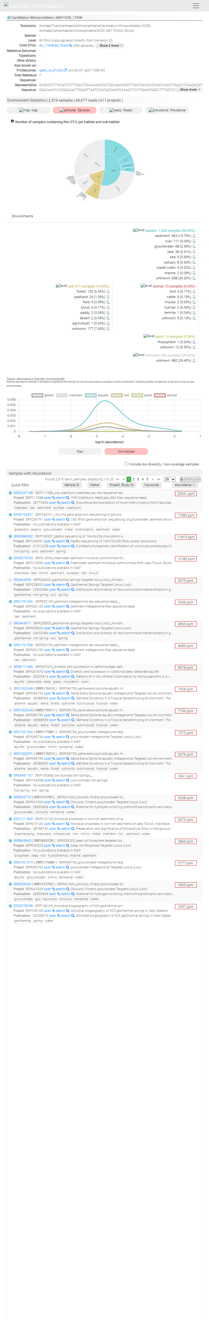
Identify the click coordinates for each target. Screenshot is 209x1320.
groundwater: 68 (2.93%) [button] (173, 246)
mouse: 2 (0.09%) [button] (178, 302)
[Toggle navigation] (196, 5)
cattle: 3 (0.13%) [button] (179, 297)
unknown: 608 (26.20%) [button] (174, 278)
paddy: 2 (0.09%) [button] (93, 313)
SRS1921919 (23, 862)
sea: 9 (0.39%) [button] (181, 257)
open (48, 498)
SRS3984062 (23, 536)
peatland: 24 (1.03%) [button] (90, 297)
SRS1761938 (23, 645)
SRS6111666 (23, 667)
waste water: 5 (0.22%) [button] (174, 267)
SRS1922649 (23, 710)
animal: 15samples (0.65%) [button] (174, 286)
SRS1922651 (23, 754)
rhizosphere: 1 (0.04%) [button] (175, 342)
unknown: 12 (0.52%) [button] (176, 347)
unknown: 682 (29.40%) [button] (174, 360)
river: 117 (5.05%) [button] (178, 241)
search (61, 498)
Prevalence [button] (178, 110)
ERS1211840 (23, 819)
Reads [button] (127, 110)
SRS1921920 (23, 732)
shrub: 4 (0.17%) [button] (93, 307)
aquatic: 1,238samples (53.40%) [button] (170, 231)
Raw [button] (80, 451)
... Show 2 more (109, 46)
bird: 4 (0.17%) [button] (181, 291)
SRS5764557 (23, 515)
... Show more (189, 90)
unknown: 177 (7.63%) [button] (89, 329)
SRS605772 (22, 797)
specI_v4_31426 (51, 70)
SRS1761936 (23, 601)
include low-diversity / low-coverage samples (164, 464)
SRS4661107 (23, 775)
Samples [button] (84, 110)
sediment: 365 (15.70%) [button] (173, 236)
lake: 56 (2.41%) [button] (179, 252)
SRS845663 (22, 841)
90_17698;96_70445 (54, 46)
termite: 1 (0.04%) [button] (178, 313)
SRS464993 (22, 580)
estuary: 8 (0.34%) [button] (178, 262)
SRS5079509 (23, 558)
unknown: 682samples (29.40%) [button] (170, 355)
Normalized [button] (126, 451)
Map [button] (35, 110)
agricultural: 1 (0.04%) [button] (89, 323)
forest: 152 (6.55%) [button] (91, 291)
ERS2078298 (23, 906)
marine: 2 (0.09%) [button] (178, 273)
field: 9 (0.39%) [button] (94, 302)
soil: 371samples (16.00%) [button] (88, 286)
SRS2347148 (23, 493)
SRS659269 (22, 884)
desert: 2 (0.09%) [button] (93, 318)
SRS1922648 (23, 688)
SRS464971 (22, 623)
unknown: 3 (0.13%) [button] (177, 318)
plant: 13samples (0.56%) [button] (175, 336)
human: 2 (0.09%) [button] (178, 307)
